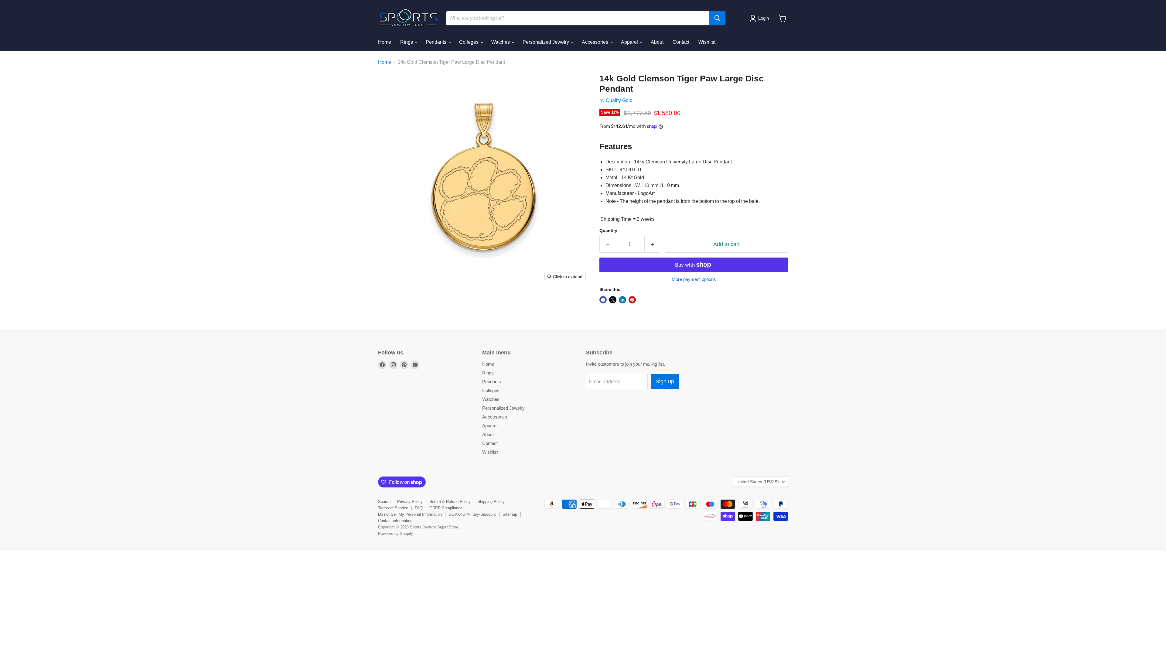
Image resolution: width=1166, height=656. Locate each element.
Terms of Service (393, 508)
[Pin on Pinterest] (632, 299)
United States (757, 481)
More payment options (694, 279)
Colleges (469, 42)
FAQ (419, 508)
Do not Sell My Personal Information (410, 514)
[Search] (717, 18)
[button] (760, 18)
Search (384, 501)
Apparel (630, 42)
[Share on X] (612, 299)
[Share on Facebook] (603, 299)
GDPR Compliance (445, 508)
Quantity (608, 230)
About (657, 42)
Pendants (437, 42)
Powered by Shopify (395, 533)
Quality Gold (619, 100)
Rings (407, 42)
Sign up (665, 381)
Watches (501, 42)
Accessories (595, 42)
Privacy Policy (410, 501)
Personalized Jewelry (546, 42)
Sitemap (510, 514)
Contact (681, 42)
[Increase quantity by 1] (652, 244)
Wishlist (706, 42)
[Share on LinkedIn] (622, 299)
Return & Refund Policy (450, 501)
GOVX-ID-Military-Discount (472, 514)
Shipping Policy (491, 501)
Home (384, 42)
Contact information (395, 520)
